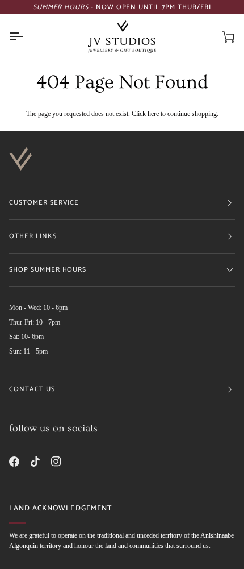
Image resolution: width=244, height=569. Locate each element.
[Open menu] (26, 36)
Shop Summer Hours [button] (47, 269)
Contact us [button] (32, 389)
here (153, 114)
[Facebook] (14, 461)
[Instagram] (56, 461)
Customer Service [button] (44, 202)
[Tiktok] (35, 461)
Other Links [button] (33, 236)
